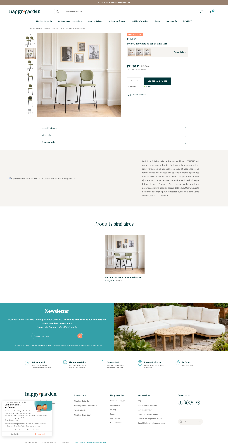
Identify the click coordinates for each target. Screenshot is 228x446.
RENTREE (187, 21)
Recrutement (115, 405)
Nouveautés (171, 21)
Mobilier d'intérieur (140, 21)
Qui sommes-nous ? (117, 401)
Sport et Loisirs (95, 21)
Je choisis (15, 434)
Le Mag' (113, 410)
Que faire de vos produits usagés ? (150, 419)
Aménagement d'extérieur (70, 21)
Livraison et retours (145, 410)
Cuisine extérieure (117, 21)
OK (80, 336)
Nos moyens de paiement (147, 406)
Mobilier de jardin (44, 21)
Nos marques (115, 418)
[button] (3, 443)
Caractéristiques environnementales (151, 423)
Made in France (116, 423)
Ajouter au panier (158, 81)
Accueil (32, 28)
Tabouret (55, 28)
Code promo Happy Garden (148, 414)
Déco (157, 21)
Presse (112, 414)
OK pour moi (40, 434)
